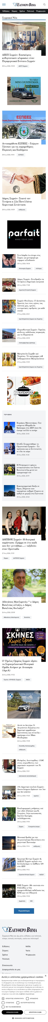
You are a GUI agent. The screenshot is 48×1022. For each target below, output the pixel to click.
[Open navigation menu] (4, 4)
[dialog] (24, 997)
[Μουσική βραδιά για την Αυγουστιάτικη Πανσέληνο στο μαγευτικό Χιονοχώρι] (9, 843)
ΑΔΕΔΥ (41, 874)
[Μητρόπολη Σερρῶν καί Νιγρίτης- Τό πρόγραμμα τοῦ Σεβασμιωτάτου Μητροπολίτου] (9, 359)
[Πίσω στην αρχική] (24, 4)
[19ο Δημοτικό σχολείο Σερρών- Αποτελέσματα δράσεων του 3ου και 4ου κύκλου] (9, 792)
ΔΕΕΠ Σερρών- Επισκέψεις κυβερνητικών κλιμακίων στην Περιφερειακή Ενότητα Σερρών (18, 58)
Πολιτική (30, 11)
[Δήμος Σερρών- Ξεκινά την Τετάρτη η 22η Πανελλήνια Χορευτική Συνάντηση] (24, 182)
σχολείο (36, 796)
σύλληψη (39, 268)
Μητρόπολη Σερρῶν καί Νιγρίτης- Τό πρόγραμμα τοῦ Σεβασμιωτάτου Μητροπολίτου (30, 356)
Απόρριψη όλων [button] (35, 1012)
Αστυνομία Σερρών (25, 268)
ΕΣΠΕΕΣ (21, 155)
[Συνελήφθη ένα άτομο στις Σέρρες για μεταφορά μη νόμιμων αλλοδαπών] (9, 261)
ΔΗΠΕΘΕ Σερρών (18, 558)
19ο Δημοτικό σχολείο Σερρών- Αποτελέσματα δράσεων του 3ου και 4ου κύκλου (31, 789)
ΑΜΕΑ (28, 679)
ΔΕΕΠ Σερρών (23, 66)
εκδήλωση (22, 209)
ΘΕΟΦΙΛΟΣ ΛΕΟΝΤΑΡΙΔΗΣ (27, 776)
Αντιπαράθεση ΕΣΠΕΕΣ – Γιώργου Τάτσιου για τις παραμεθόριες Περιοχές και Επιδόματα (20, 146)
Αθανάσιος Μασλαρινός (11, 617)
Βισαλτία (27, 617)
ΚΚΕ (31, 901)
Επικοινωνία (7, 965)
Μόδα (28, 947)
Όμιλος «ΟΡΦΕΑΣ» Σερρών (12, 679)
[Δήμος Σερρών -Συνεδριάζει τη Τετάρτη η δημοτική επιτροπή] (9, 285)
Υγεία (28, 951)
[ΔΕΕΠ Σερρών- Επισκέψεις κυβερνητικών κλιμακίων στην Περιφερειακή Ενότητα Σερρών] (24, 39)
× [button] (45, 976)
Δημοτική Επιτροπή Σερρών (27, 290)
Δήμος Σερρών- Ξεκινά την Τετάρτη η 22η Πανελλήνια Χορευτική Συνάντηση (17, 201)
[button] (24, 1018)
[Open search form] (44, 4)
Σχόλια (22, 11)
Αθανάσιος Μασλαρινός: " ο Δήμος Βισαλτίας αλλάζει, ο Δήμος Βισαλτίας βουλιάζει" (20, 605)
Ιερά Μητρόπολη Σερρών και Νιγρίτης (30, 319)
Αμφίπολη (22, 901)
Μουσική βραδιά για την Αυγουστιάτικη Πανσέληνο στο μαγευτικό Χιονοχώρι (31, 840)
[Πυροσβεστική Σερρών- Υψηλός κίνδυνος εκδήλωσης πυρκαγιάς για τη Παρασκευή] (9, 335)
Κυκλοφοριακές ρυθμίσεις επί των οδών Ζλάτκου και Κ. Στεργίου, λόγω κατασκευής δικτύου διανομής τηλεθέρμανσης (30, 814)
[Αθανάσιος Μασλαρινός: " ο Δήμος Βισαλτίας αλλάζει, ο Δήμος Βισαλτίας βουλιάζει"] (24, 586)
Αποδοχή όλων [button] (12, 1012)
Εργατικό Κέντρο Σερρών (26, 874)
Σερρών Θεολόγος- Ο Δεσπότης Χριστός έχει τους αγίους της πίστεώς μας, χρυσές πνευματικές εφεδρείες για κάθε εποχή (31, 306)
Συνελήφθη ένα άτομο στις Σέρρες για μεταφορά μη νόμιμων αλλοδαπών (29, 257)
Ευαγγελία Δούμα (34, 826)
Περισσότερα (24, 911)
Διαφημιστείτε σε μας (11, 970)
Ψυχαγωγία (40, 11)
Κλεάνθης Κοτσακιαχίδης (27, 746)
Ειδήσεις (6, 11)
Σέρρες (14, 11)
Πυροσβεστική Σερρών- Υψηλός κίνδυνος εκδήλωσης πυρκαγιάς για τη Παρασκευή (31, 332)
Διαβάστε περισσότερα (26, 994)
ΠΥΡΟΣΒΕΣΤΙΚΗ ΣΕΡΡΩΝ (27, 343)
